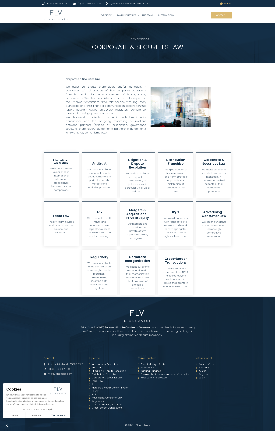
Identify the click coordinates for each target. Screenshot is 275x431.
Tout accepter (58, 415)
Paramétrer (36, 415)
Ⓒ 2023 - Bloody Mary (137, 425)
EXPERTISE (106, 15)
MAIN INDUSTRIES (126, 15)
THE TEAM (147, 15)
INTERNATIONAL (167, 15)
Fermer (14, 415)
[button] (221, 15)
